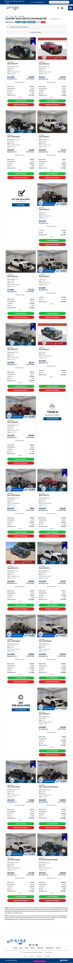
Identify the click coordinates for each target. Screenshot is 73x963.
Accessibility (47, 956)
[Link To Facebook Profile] (30, 945)
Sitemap (31, 956)
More (20, 97)
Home (15, 948)
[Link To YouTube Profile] (33, 945)
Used (26, 948)
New (21, 948)
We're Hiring (49, 948)
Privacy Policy (39, 956)
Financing (40, 948)
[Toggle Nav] (70, 8)
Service (32, 948)
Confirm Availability (20, 100)
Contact (58, 948)
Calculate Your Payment (21, 104)
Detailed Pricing (19, 82)
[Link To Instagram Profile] (36, 945)
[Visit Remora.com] (64, 960)
